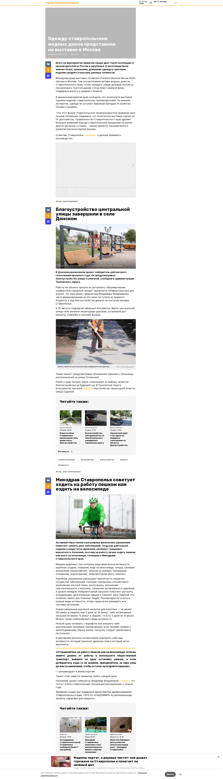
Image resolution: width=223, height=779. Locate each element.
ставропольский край (66, 460)
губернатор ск (63, 465)
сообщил (124, 680)
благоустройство (107, 460)
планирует (90, 135)
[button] (61, 761)
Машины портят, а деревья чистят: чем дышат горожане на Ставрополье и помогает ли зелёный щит (110, 761)
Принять (170, 774)
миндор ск (124, 460)
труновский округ (87, 460)
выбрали (88, 388)
